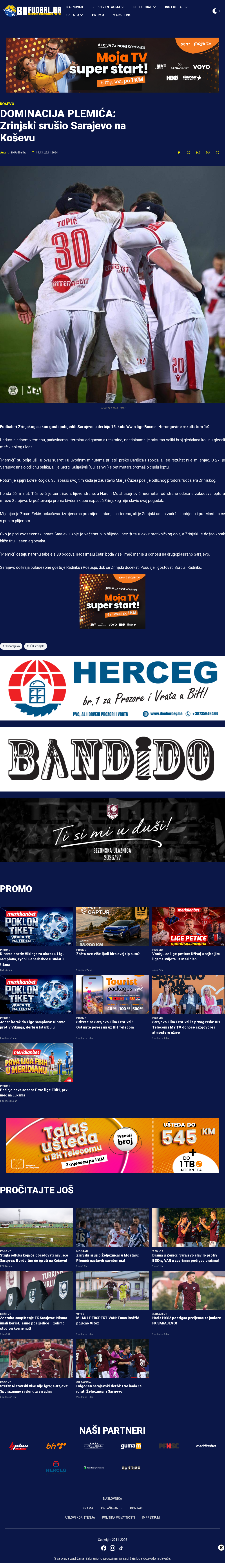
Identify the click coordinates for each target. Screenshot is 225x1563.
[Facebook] (103, 1548)
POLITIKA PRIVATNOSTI (118, 1517)
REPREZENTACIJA (106, 7)
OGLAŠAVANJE (111, 1508)
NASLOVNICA (112, 1498)
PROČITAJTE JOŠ (37, 1190)
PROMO (98, 15)
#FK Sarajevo (11, 646)
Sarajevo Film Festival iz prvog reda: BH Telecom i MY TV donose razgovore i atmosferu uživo (186, 1027)
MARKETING (122, 15)
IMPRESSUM (151, 1517)
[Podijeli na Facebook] (178, 152)
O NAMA (87, 1508)
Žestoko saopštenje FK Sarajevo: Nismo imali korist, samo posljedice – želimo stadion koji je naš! (33, 1323)
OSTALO (72, 15)
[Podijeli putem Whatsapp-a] (217, 152)
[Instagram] (112, 1548)
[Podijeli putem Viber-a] (207, 152)
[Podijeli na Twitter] (188, 152)
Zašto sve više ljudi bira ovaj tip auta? (108, 954)
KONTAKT (137, 1508)
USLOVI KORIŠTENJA (80, 1517)
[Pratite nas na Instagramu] (198, 152)
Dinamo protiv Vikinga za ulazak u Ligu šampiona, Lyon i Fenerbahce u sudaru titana (32, 959)
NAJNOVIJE (75, 7)
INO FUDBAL (174, 7)
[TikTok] (121, 1548)
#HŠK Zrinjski (35, 646)
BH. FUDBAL (142, 7)
